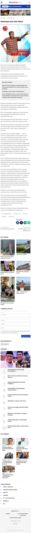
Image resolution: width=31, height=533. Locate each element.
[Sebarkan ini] (17, 222)
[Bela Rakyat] (15, 2)
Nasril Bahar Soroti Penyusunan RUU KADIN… (21, 462)
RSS (16, 523)
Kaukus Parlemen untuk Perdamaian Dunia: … (18, 395)
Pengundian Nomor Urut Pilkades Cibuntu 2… (7, 476)
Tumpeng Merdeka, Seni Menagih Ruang (17, 420)
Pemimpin (3, 216)
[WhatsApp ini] (28, 222)
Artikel (4, 445)
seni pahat (11, 216)
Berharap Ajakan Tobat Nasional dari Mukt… (7, 449)
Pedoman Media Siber (15, 517)
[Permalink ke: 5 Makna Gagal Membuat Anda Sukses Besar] (8, 247)
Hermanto (6, 501)
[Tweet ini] (21, 222)
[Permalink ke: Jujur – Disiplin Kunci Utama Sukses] (23, 284)
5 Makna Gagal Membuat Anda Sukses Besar (7, 257)
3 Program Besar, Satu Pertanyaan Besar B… (7, 462)
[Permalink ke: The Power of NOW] (23, 246)
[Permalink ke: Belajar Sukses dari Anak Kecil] (8, 266)
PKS (4, 503)
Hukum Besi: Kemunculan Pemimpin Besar (13, 91)
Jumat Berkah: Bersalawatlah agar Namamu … (21, 449)
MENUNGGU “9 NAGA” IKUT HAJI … (17, 401)
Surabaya (5, 495)
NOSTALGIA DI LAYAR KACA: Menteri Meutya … (18, 376)
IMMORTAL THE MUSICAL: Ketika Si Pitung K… (17, 414)
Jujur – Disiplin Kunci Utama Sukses (22, 292)
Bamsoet (5, 492)
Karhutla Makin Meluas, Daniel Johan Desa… (18, 426)
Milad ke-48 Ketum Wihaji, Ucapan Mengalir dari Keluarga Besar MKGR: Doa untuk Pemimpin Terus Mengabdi (15, 87)
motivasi (25, 213)
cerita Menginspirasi (6, 213)
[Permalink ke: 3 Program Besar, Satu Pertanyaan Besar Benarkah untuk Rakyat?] (8, 455)
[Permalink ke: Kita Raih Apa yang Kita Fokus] (23, 265)
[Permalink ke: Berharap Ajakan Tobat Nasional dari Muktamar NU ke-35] (8, 441)
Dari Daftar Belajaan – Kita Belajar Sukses (24, 228)
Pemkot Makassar (8, 487)
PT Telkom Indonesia (9, 498)
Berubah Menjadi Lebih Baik (7, 228)
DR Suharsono (17, 213)
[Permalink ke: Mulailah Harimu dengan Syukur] (8, 289)
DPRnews (18, 459)
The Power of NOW (21, 254)
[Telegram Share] (25, 222)
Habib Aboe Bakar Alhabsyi (10, 489)
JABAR (3, 473)
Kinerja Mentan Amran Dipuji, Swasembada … (16, 370)
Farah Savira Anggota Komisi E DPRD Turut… (18, 408)
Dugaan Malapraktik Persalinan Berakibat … (16, 382)
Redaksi (8, 513)
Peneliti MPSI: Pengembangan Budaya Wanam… (16, 389)
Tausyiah (18, 445)
